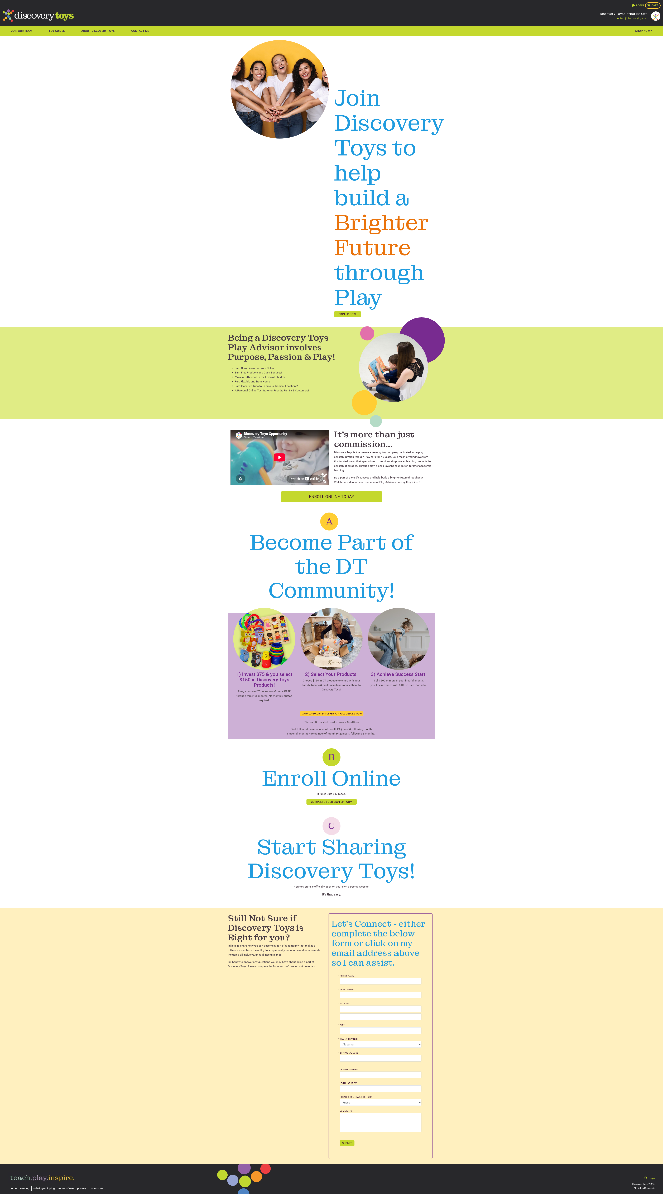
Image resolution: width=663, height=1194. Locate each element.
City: (342, 1025)
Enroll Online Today (331, 496)
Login (640, 5)
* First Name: (347, 976)
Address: (345, 1003)
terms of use (66, 1188)
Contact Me (140, 30)
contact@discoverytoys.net (631, 18)
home (13, 1188)
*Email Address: (349, 1083)
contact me (96, 1188)
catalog (24, 1188)
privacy (81, 1188)
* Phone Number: (349, 1069)
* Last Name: (347, 989)
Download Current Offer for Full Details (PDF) (331, 713)
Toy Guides (57, 30)
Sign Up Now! (348, 314)
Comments (346, 1111)
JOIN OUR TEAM (21, 30)
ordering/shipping (44, 1188)
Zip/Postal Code (349, 1053)
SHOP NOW (642, 30)
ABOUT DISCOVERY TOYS (98, 30)
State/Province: (349, 1039)
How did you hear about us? (356, 1097)
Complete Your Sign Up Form (331, 801)
